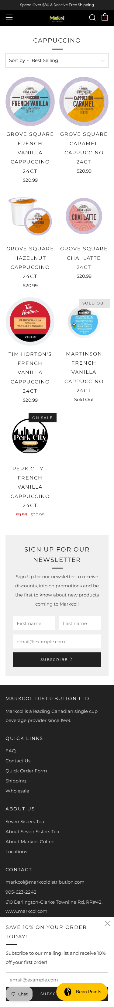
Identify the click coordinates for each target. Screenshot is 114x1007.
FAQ (10, 751)
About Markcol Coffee (29, 841)
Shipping (15, 781)
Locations (16, 851)
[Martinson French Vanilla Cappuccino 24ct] (84, 321)
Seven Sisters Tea (24, 821)
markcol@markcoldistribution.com (45, 882)
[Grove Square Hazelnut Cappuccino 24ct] (30, 216)
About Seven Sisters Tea (32, 831)
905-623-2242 (20, 892)
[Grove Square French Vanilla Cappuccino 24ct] (30, 101)
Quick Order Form (26, 771)
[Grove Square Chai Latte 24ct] (84, 216)
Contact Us (17, 761)
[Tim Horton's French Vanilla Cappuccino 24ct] (30, 321)
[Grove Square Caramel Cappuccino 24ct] (84, 101)
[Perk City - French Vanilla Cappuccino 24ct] (30, 436)
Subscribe (54, 659)
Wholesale (17, 791)
